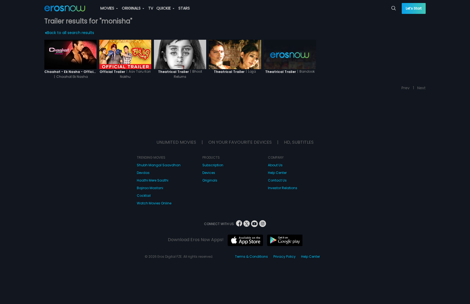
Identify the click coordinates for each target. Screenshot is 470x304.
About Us (275, 165)
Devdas (143, 172)
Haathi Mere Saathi (152, 180)
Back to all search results (70, 32)
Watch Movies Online (154, 203)
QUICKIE (164, 8)
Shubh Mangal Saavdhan (159, 165)
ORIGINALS (132, 8)
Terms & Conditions (251, 256)
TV (150, 8)
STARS (184, 8)
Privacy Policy (284, 256)
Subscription (212, 165)
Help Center (277, 172)
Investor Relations (282, 188)
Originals (209, 180)
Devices (208, 172)
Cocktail (144, 195)
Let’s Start (414, 8)
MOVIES (107, 8)
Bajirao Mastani (150, 188)
